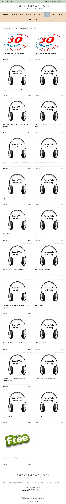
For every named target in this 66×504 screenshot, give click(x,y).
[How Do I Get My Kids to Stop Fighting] (49, 364)
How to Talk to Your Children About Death (46, 162)
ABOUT (49, 483)
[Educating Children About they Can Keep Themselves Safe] (17, 364)
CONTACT (56, 483)
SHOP (34, 483)
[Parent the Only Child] (49, 219)
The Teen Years (39, 305)
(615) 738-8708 (25, 491)
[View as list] (34, 28)
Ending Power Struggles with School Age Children (16, 162)
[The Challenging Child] (17, 402)
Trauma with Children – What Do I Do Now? (14, 342)
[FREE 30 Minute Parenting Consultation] (17, 440)
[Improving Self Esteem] (49, 184)
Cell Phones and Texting (41, 342)
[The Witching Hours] (49, 402)
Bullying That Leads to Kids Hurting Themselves (15, 89)
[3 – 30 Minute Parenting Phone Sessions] (17, 42)
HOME (3, 483)
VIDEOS (27, 483)
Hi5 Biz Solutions (40, 498)
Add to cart (6, 59)
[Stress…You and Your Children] (49, 255)
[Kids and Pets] (17, 219)
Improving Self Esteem (41, 198)
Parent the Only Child (40, 233)
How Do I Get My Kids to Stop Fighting (45, 378)
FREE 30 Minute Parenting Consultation (13, 458)
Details (30, 59)
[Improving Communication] (17, 184)
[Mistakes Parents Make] (49, 75)
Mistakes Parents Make (41, 89)
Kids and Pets (6, 233)
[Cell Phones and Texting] (49, 328)
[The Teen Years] (49, 291)
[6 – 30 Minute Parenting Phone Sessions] (49, 42)
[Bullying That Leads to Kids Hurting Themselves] (17, 75)
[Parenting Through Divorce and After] (17, 255)
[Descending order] (16, 28)
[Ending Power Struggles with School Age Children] (17, 148)
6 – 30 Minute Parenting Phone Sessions (45, 53)
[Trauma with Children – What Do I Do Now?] (17, 328)
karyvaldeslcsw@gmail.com (58, 1)
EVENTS (41, 483)
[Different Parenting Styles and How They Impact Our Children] (49, 110)
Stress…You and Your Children (42, 269)
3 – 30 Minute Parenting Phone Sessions (13, 53)
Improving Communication (10, 198)
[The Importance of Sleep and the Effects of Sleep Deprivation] (17, 291)
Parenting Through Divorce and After (13, 269)
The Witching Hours (40, 416)
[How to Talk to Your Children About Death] (49, 148)
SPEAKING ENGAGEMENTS (15, 483)
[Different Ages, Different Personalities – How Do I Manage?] (17, 110)
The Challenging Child (9, 416)
